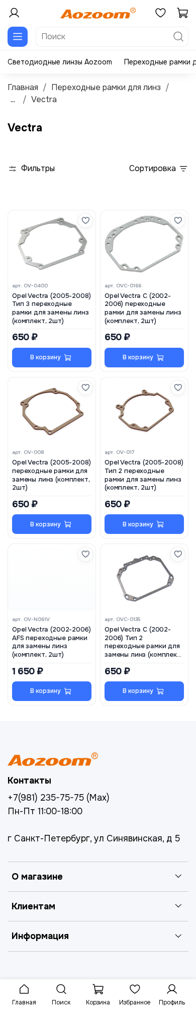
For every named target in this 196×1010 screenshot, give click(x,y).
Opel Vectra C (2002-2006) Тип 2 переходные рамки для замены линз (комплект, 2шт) (143, 642)
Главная (23, 87)
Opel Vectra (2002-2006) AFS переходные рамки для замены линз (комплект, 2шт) (51, 642)
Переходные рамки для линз (106, 87)
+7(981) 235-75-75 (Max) (59, 797)
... (13, 99)
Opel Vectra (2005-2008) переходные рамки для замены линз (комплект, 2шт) (51, 475)
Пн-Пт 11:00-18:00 (45, 811)
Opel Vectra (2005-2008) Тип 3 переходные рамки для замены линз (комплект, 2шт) (51, 308)
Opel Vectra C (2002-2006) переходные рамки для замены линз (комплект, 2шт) (143, 308)
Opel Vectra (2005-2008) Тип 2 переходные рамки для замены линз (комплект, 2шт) (144, 475)
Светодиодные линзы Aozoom (60, 61)
